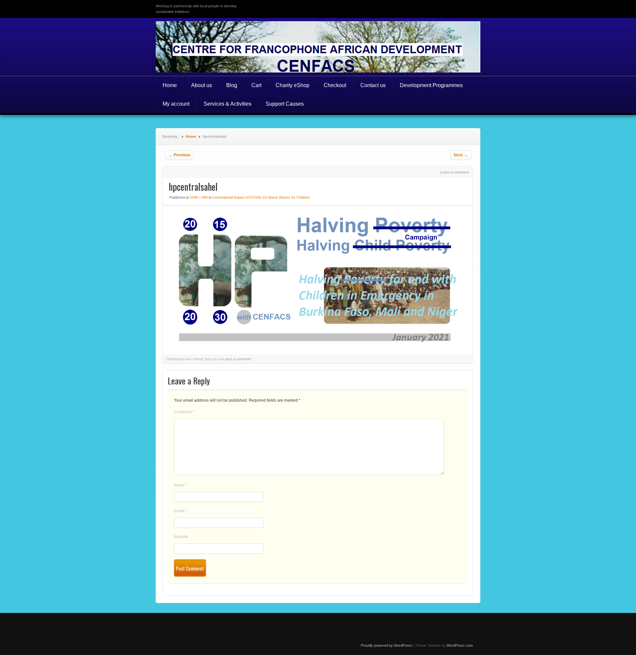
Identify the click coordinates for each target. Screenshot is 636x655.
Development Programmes (431, 85)
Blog (231, 85)
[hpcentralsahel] (317, 342)
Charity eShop (292, 85)
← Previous (179, 155)
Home (170, 85)
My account (176, 104)
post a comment (238, 359)
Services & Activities (227, 104)
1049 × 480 (199, 197)
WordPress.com (460, 645)
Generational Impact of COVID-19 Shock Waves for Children (261, 197)
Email (180, 511)
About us (201, 85)
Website (181, 536)
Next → (461, 155)
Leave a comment (454, 172)
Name (180, 485)
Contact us (373, 85)
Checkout (335, 85)
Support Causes (285, 104)
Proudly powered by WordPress (386, 645)
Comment (184, 412)
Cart (256, 85)
